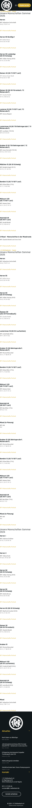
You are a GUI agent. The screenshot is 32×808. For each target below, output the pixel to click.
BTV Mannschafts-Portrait (8, 30)
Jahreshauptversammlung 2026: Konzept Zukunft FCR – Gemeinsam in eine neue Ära (14, 745)
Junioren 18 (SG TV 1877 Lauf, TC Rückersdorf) (12, 110)
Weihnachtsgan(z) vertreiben (10, 760)
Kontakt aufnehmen (11, 794)
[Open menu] (16, 5)
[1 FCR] (6, 5)
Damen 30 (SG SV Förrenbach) (8, 313)
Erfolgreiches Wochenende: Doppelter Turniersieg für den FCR (13, 753)
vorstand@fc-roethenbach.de (10, 788)
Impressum (20, 805)
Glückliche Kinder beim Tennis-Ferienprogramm (16, 767)
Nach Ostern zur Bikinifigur (10, 737)
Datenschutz (12, 805)
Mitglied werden (24, 5)
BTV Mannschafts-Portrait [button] (8, 246)
